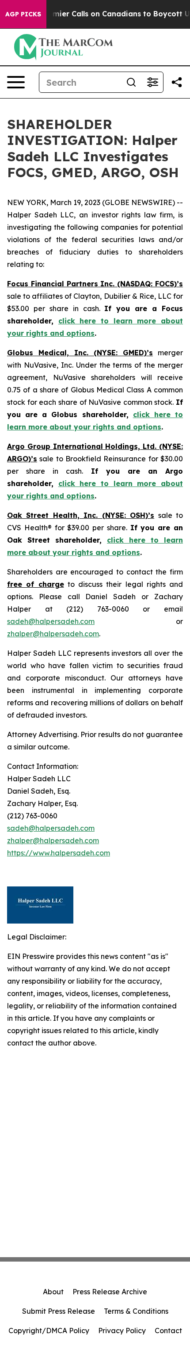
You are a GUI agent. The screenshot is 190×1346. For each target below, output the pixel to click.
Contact (168, 1330)
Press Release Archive (109, 1291)
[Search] (131, 82)
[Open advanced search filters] (152, 82)
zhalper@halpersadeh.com (53, 633)
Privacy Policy (122, 1330)
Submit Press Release (58, 1311)
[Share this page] (177, 82)
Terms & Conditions (136, 1311)
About (53, 1291)
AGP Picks (23, 14)
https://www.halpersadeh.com (58, 852)
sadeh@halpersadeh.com (51, 621)
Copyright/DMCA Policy (48, 1330)
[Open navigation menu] (16, 82)
